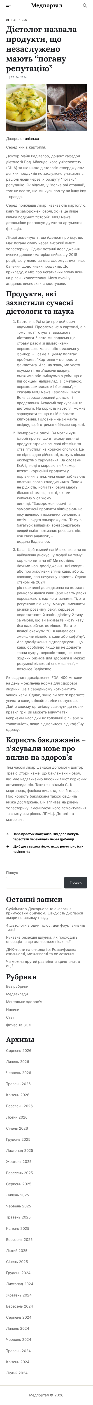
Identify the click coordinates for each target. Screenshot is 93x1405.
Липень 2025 (17, 1195)
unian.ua (32, 138)
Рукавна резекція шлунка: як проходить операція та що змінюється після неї (41, 939)
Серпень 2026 (18, 1050)
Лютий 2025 (17, 1250)
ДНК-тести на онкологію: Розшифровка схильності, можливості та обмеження (41, 951)
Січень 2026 (17, 1128)
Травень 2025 (18, 1217)
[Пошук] (85, 5)
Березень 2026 (19, 1106)
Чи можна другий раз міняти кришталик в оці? (43, 963)
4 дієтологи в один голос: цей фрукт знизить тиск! (45, 927)
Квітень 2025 (17, 1228)
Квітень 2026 (17, 1095)
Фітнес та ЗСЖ (16, 20)
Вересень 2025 (19, 1173)
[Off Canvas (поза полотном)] (8, 6)
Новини (12, 1009)
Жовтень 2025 (19, 1161)
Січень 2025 (17, 1261)
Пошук (12, 872)
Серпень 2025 (18, 1184)
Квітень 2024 (17, 1362)
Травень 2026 (18, 1083)
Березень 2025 (19, 1239)
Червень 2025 (18, 1206)
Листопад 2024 (19, 1284)
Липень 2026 (17, 1061)
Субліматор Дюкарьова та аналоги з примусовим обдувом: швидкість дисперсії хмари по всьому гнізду (44, 913)
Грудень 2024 (18, 1272)
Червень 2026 (18, 1072)
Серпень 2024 (18, 1317)
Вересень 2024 (19, 1306)
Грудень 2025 (18, 1139)
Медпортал (46, 5)
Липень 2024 (17, 1328)
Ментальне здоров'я (24, 1001)
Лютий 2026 (17, 1117)
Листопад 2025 (19, 1150)
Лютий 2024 (17, 1373)
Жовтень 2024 (19, 1295)
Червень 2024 (18, 1339)
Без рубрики (17, 986)
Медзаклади (17, 994)
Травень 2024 (18, 1350)
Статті (11, 1017)
